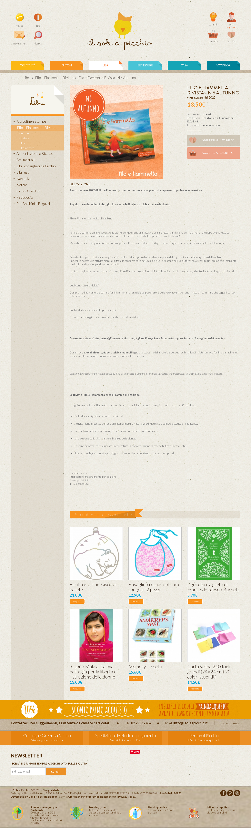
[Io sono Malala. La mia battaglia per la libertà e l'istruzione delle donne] (96, 635)
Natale (21, 185)
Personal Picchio (204, 735)
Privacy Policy (126, 796)
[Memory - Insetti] (155, 635)
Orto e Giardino (28, 191)
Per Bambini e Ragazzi (33, 203)
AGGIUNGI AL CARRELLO (218, 153)
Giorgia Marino (77, 796)
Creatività (27, 65)
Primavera (27, 148)
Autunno (26, 133)
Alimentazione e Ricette (34, 153)
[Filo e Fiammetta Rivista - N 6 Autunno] (116, 131)
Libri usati (24, 172)
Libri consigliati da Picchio (36, 166)
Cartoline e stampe (31, 121)
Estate (25, 138)
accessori (223, 65)
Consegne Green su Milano (47, 735)
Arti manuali (25, 160)
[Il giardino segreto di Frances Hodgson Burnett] (213, 553)
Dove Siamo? (230, 723)
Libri (26, 77)
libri (106, 65)
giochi (67, 65)
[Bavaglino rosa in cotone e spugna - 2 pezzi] (155, 553)
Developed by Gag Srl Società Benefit (34, 796)
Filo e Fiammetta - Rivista (54, 77)
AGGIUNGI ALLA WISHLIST (217, 140)
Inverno (26, 143)
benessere (145, 65)
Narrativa (23, 178)
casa (184, 65)
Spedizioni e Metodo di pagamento (125, 735)
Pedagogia (24, 197)
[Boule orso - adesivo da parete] (96, 553)
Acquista (77, 601)
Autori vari (204, 114)
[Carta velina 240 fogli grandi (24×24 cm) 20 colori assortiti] (213, 635)
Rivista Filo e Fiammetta (218, 118)
